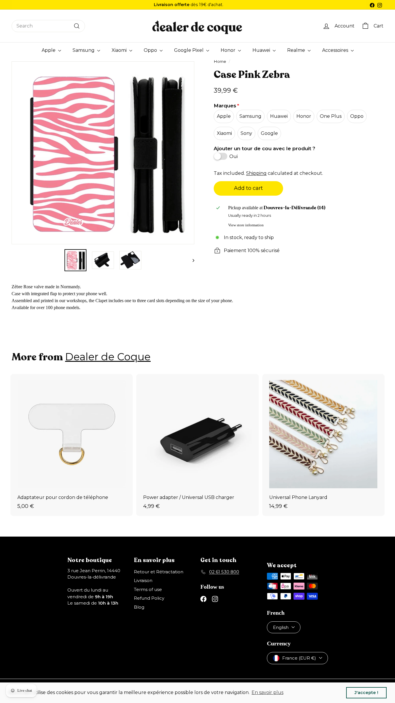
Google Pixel (189, 50)
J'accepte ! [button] (366, 692)
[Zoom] (17, 153)
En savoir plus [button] (267, 692)
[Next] (190, 260)
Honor (229, 50)
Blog (139, 607)
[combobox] (48, 26)
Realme (296, 50)
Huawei (261, 50)
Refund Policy (149, 598)
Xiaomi (120, 50)
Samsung (84, 50)
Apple (49, 50)
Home (220, 61)
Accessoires (335, 50)
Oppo (151, 50)
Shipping (256, 173)
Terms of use (148, 589)
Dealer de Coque (108, 356)
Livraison (143, 580)
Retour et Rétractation (158, 571)
